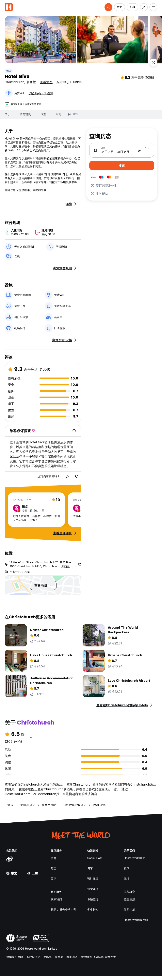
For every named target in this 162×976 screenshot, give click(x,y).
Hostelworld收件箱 (136, 920)
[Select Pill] (108, 7)
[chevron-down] (31, 737)
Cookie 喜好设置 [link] (105, 957)
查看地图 (46, 82)
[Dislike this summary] (76, 476)
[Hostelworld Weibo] (9, 859)
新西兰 (31, 82)
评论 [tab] (58, 114)
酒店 (8, 70)
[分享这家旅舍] (153, 63)
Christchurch (14, 82)
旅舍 (53, 858)
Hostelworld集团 (134, 858)
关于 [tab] (7, 114)
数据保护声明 (14, 957)
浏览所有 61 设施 (41, 93)
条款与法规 (33, 957)
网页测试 (71, 957)
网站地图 (86, 957)
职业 (126, 878)
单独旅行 (92, 899)
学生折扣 (92, 909)
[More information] (74, 430)
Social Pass (95, 858)
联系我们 (56, 899)
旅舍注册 (129, 899)
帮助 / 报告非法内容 (63, 909)
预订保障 (92, 878)
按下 (126, 868)
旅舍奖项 (92, 889)
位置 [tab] (43, 114)
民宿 (53, 878)
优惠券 (47, 957)
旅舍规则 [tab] (25, 114)
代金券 (59, 957)
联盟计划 (129, 909)
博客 (90, 868)
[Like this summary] (67, 476)
